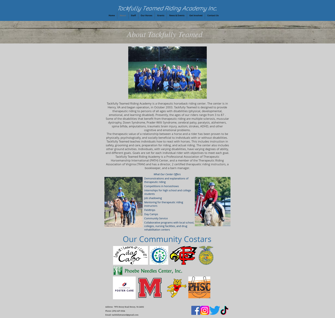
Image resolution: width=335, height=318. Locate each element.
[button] (196, 15)
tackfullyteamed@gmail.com (125, 314)
